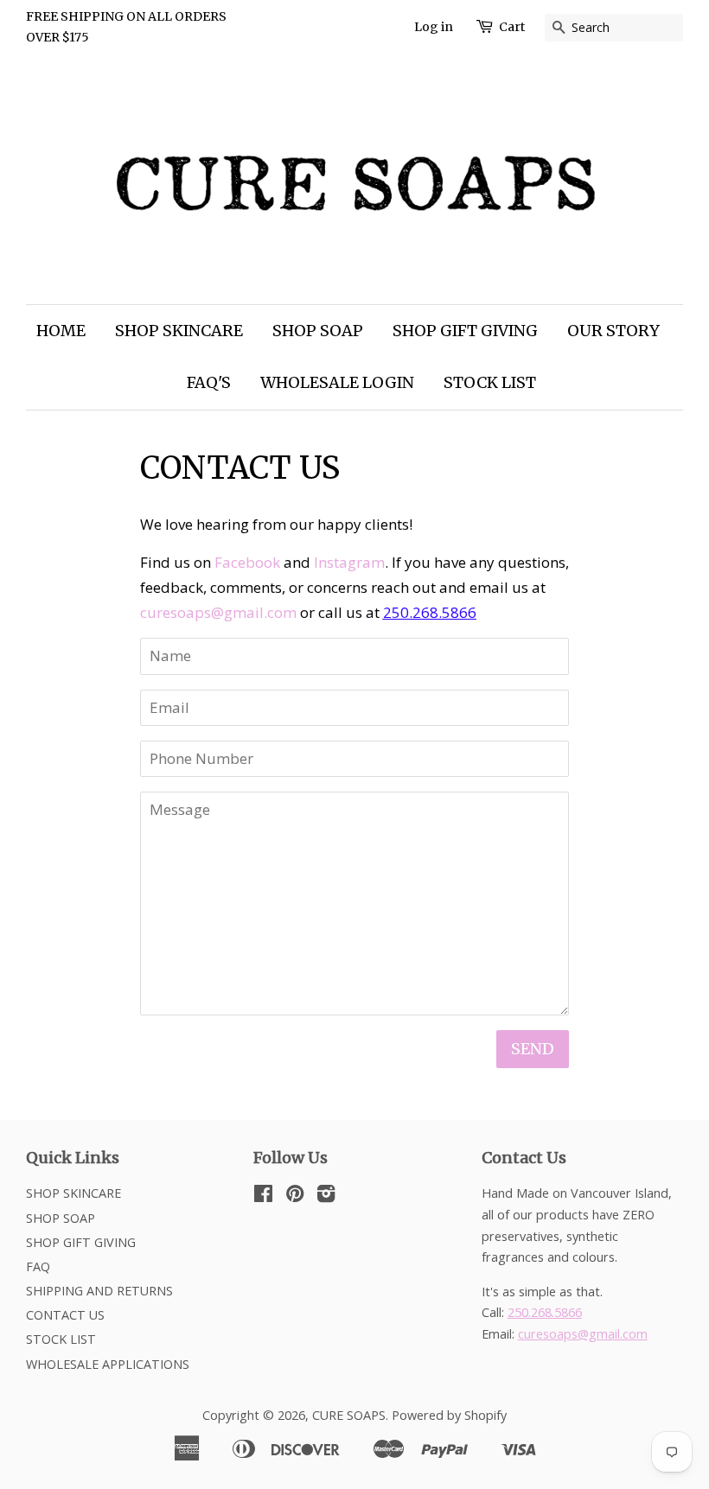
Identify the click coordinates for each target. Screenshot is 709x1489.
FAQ (38, 1266)
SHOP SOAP (317, 330)
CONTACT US (65, 1315)
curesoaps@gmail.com (218, 612)
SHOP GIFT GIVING (465, 330)
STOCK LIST (490, 382)
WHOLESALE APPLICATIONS (107, 1364)
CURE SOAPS (349, 1415)
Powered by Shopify (449, 1415)
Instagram (349, 562)
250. (397, 612)
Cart (512, 27)
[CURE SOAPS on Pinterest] (294, 1196)
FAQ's (209, 382)
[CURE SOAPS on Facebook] (263, 1196)
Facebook (247, 562)
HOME (61, 330)
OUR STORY (613, 330)
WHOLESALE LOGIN (337, 382)
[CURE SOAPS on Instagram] (325, 1196)
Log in (433, 27)
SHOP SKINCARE (179, 330)
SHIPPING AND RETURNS (99, 1290)
